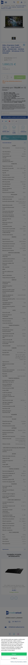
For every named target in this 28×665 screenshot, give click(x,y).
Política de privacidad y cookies (19, 662)
